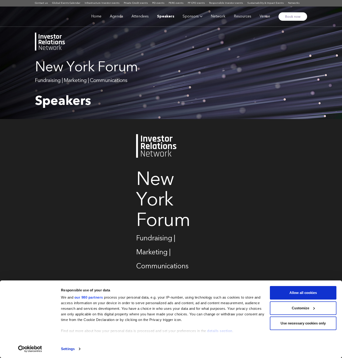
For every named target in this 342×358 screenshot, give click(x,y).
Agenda (116, 16)
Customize (300, 308)
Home (96, 16)
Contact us (41, 3)
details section (219, 331)
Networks (293, 3)
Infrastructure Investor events (102, 3)
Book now (292, 16)
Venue (265, 16)
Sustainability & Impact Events (265, 3)
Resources (242, 16)
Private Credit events (136, 3)
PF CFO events (196, 3)
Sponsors (191, 16)
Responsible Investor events (226, 3)
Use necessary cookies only (303, 323)
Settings (68, 349)
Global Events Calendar (66, 3)
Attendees (140, 16)
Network (218, 16)
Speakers (165, 16)
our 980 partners (88, 297)
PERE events (176, 3)
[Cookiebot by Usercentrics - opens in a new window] (30, 348)
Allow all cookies (303, 293)
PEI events (158, 3)
